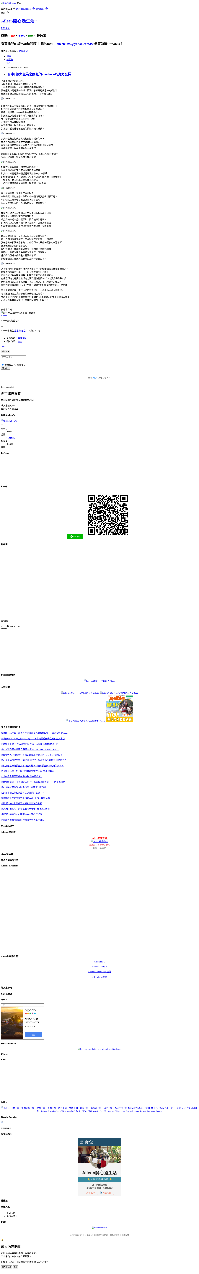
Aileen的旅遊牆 (99, 838)
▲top (3, 346)
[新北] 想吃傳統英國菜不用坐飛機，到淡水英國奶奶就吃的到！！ (32, 766)
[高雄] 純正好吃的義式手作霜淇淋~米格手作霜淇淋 (25, 798)
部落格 (9, 59)
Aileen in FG (99, 962)
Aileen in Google (99, 966)
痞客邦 (17, 331)
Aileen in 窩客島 (99, 977)
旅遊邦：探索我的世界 (99, 845)
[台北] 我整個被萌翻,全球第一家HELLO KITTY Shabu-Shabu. (30, 749)
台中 (20, 341)
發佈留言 (5, 368)
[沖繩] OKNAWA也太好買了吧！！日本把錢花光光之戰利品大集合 (33, 738)
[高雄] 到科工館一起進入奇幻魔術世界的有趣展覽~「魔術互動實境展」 (35, 733)
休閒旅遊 (23, 51)
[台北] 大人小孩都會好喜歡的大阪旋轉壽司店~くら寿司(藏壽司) (31, 755)
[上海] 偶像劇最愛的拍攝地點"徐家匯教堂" (21, 776)
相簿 (8, 56)
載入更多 (5, 351)
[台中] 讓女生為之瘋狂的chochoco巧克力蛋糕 (38, 74)
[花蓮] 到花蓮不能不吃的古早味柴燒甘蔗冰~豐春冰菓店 (27, 771)
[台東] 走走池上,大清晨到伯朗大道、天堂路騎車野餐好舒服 (29, 744)
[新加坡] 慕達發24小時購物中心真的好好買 (21, 814)
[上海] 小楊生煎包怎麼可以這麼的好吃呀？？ (22, 793)
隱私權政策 (114, 1235)
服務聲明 (125, 1235)
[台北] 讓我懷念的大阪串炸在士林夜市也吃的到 (23, 787)
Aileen (4, 315)
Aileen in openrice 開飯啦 (99, 971)
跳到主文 (5, 28)
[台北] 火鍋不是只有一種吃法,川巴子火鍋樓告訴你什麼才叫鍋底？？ (33, 760)
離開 (15, 1267)
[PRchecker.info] (99, 1228)
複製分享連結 (99, 848)
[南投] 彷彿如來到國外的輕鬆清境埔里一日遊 (22, 820)
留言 (23, 331)
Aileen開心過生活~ (19, 21)
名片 (8, 63)
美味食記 (22, 338)
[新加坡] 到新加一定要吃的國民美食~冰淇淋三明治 (25, 809)
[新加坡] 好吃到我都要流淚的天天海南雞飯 (21, 803)
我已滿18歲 (6, 1267)
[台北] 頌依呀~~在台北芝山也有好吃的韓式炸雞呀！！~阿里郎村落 (33, 782)
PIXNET (79, 1235)
